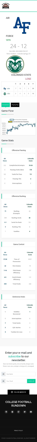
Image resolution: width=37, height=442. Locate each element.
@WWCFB (23, 392)
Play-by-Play (15, 105)
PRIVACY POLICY (18, 430)
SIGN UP (31, 381)
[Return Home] (5, 6)
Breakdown (5, 105)
